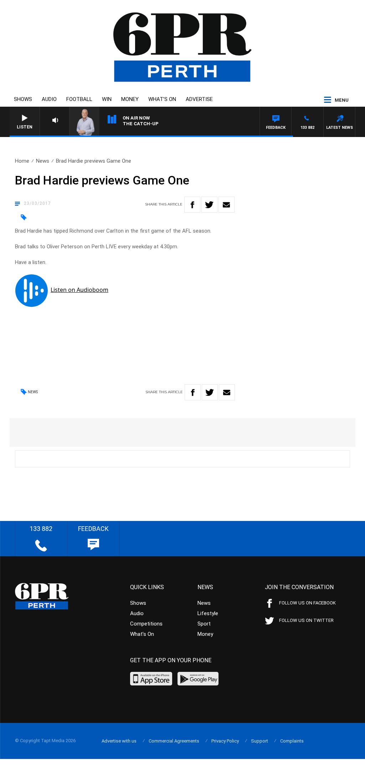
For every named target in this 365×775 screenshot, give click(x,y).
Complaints (292, 741)
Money (130, 99)
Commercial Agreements (174, 741)
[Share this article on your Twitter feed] (209, 205)
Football (79, 99)
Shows (23, 99)
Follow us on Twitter (306, 620)
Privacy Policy (225, 741)
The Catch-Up (141, 123)
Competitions (146, 623)
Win (107, 99)
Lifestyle (207, 613)
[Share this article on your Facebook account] (192, 205)
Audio (49, 99)
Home (22, 161)
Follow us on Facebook (307, 603)
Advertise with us (119, 741)
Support (259, 741)
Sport (204, 623)
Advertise (199, 99)
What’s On (162, 99)
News (42, 161)
